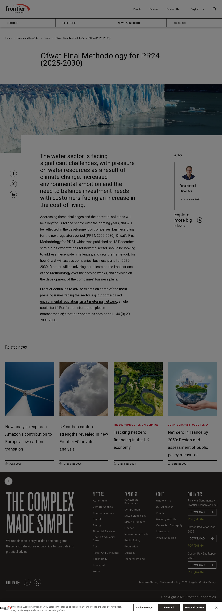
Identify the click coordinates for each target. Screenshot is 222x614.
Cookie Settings (144, 607)
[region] (111, 608)
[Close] (216, 607)
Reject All (169, 607)
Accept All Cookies (194, 607)
